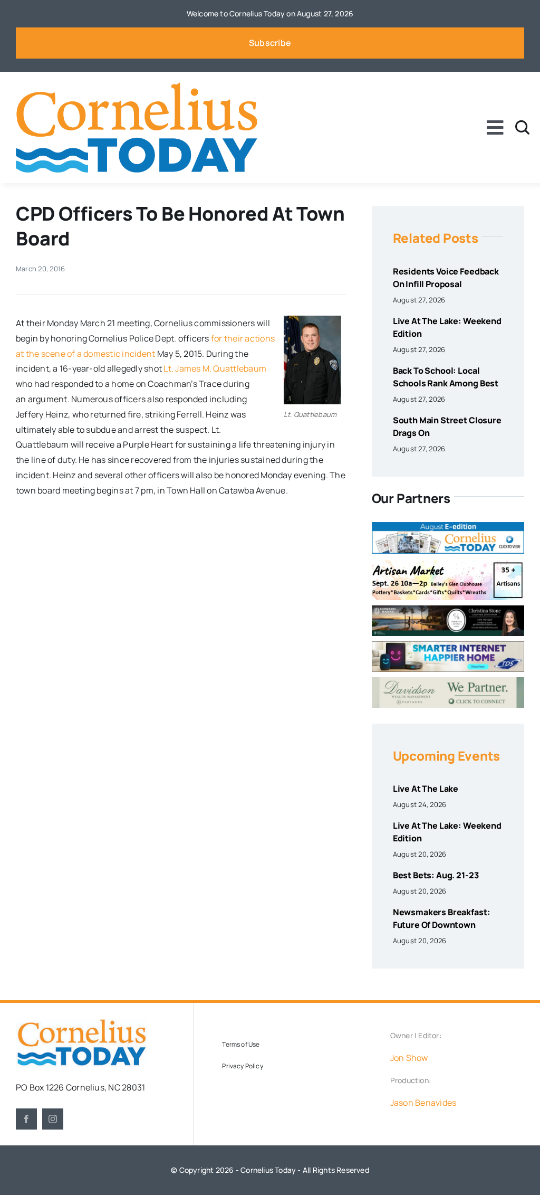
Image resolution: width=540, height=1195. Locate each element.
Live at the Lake (425, 788)
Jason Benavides (423, 1102)
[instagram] (52, 1119)
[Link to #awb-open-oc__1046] (522, 127)
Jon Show (409, 1058)
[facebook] (26, 1119)
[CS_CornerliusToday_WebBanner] (448, 609)
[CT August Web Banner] (448, 526)
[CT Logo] (136, 86)
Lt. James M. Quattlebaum (214, 368)
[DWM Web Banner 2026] (448, 681)
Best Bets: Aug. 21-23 (436, 875)
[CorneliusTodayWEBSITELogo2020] (81, 1023)
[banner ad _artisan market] (448, 563)
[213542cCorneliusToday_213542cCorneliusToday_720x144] (448, 645)
